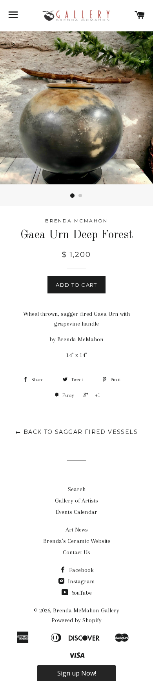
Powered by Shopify (76, 620)
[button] (76, 673)
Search (77, 489)
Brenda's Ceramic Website (76, 540)
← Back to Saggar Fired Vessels (76, 431)
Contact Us (76, 552)
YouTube (81, 592)
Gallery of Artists (76, 500)
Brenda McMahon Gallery (86, 610)
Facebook (80, 570)
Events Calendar (76, 511)
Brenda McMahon (76, 221)
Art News (77, 529)
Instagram (80, 581)
